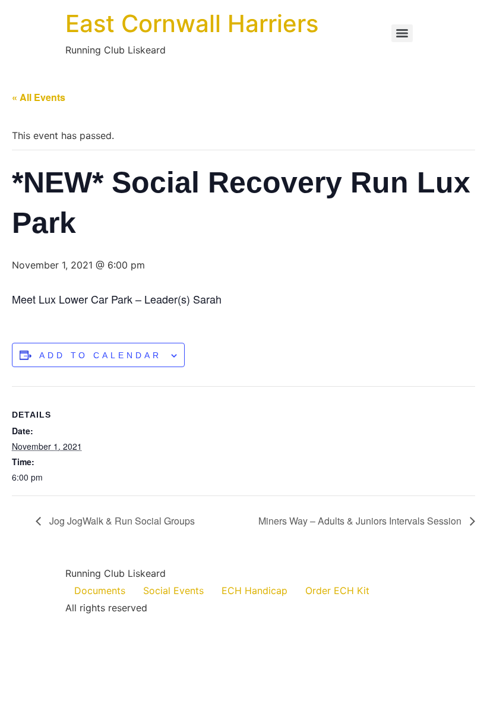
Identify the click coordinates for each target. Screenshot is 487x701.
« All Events (38, 97)
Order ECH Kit (337, 590)
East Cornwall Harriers (191, 23)
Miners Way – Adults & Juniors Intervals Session (361, 521)
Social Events (173, 590)
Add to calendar (100, 355)
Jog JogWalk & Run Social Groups (121, 521)
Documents (99, 590)
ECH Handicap (254, 590)
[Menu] (402, 33)
